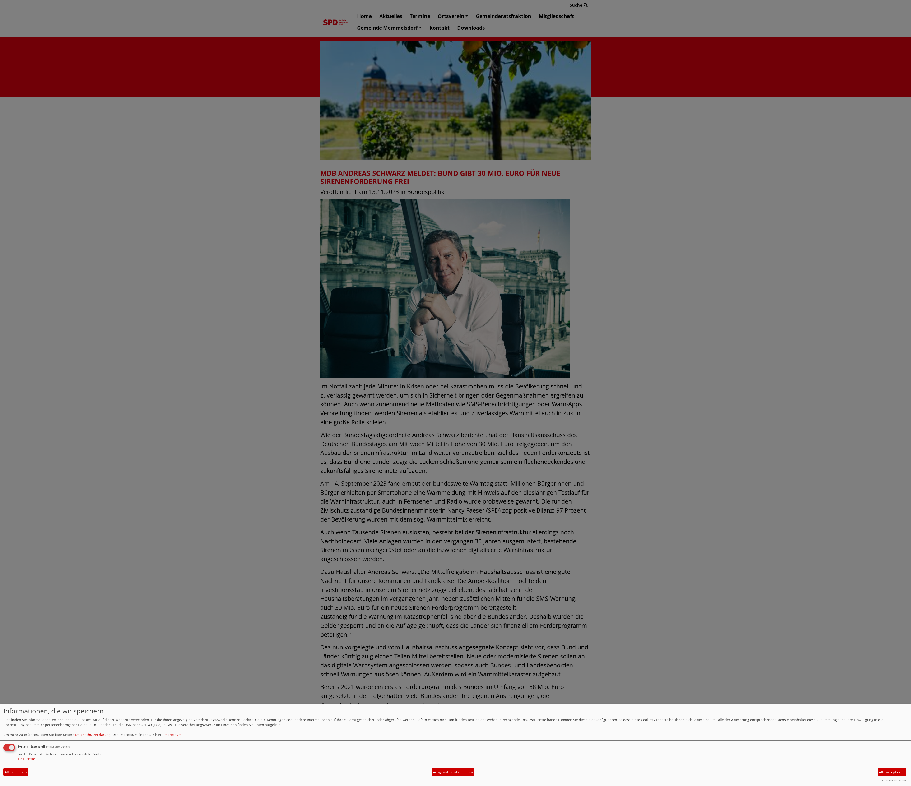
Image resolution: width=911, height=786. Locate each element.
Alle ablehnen (16, 772)
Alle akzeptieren (892, 772)
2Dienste (26, 759)
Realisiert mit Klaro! (894, 780)
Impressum (172, 734)
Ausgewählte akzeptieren (453, 772)
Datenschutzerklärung (93, 734)
